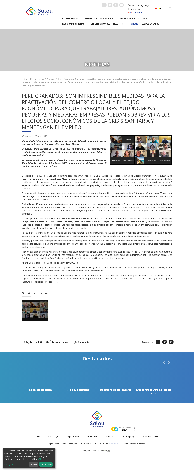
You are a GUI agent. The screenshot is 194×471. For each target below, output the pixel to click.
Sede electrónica (100, 23)
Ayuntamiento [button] (70, 18)
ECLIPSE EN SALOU (150, 23)
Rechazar (33, 464)
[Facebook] (158, 342)
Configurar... (9, 464)
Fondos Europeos (129, 18)
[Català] (156, 8)
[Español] (160, 8)
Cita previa (91, 18)
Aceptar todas (46, 464)
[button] (164, 362)
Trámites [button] (118, 23)
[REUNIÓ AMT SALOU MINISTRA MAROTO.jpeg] (35, 310)
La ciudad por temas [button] (73, 23)
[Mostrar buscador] (170, 8)
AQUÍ (40, 459)
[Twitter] (164, 342)
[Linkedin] (171, 342)
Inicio (41, 79)
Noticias (51, 79)
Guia (145, 18)
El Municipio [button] (107, 18)
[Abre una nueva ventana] (104, 5)
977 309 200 (114, 444)
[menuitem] (156, 8)
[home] (39, 11)
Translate (137, 12)
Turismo (133, 23)
